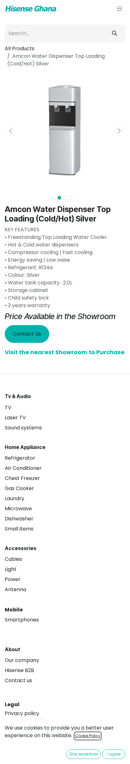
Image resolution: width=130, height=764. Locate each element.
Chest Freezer (22, 478)
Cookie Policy (87, 735)
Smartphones (22, 619)
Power (13, 579)
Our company (22, 660)
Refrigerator (20, 458)
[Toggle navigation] (119, 9)
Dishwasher (19, 518)
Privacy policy (22, 713)
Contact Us (27, 333)
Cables (13, 559)
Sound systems (23, 427)
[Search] (114, 33)
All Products (19, 48)
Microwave (18, 508)
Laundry (14, 498)
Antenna (15, 589)
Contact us (18, 680)
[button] (11, 130)
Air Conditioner (23, 468)
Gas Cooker (19, 488)
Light (10, 569)
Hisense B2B (19, 670)
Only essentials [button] (83, 754)
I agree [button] (114, 754)
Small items (19, 528)
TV (8, 407)
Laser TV (15, 417)
